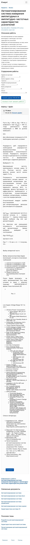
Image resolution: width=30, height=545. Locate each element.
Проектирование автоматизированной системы (14, 528)
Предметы (4, 7)
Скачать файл (17, 113)
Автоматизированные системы (11, 499)
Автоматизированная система (11, 493)
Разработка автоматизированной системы (12, 520)
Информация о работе (14, 481)
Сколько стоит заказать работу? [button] (13, 101)
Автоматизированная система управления (11, 502)
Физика (11, 7)
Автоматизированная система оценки (13, 506)
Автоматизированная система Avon (13, 496)
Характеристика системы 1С (10, 509)
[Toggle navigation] (26, 2)
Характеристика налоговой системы (13, 524)
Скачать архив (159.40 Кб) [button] (11, 98)
